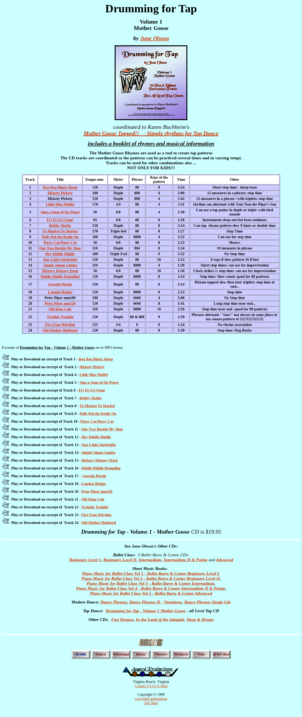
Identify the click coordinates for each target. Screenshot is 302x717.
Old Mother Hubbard (60, 330)
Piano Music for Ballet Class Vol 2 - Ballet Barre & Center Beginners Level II (150, 578)
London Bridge (60, 292)
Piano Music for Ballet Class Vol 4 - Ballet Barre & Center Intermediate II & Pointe (150, 588)
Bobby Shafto (60, 226)
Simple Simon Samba (60, 265)
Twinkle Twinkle (60, 317)
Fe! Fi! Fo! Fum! (60, 220)
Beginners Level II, (120, 559)
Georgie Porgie (60, 284)
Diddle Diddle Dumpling (60, 276)
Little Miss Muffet (60, 204)
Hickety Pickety (60, 193)
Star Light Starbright (60, 259)
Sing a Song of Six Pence (60, 212)
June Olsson (154, 38)
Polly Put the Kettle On (60, 237)
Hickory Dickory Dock (60, 271)
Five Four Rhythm (60, 325)
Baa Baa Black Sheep (60, 187)
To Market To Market (60, 231)
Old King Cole (60, 309)
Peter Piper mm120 (60, 303)
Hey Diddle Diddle (60, 254)
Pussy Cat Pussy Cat (60, 242)
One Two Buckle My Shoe (60, 248)
